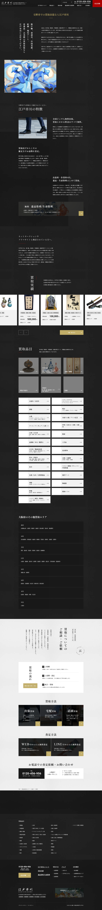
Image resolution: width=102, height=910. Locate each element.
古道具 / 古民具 (23, 843)
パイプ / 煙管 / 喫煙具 (78, 825)
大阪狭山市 (23, 528)
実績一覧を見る (71, 332)
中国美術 (22, 828)
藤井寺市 (36, 583)
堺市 (22, 550)
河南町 (50, 539)
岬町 (30, 594)
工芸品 (34, 847)
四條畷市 (42, 550)
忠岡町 (34, 561)
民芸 (52, 831)
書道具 (21, 837)
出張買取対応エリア (78, 873)
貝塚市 (46, 539)
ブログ (64, 867)
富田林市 (58, 561)
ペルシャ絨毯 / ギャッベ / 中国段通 (59, 834)
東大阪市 (42, 583)
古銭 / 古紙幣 (54, 828)
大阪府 (32, 789)
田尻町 (39, 561)
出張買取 (56, 870)
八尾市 (22, 605)
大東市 (22, 561)
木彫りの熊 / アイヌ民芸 (38, 828)
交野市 (54, 539)
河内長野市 (23, 539)
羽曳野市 (27, 583)
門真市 (42, 539)
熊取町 (38, 539)
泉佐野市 (51, 528)
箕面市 (26, 594)
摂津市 (33, 550)
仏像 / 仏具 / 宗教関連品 (56, 837)
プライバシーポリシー (23, 905)
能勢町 (27, 572)
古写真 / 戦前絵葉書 (37, 850)
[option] (29, 310)
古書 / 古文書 (35, 837)
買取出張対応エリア (25, 789)
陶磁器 (52, 847)
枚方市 (31, 583)
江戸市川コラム (66, 873)
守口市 (33, 594)
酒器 (21, 850)
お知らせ (65, 870)
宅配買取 (56, 873)
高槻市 (43, 561)
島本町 (25, 550)
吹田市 (29, 550)
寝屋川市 (23, 572)
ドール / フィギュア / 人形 (38, 831)
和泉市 (32, 528)
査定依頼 (23, 875)
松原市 (22, 594)
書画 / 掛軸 (22, 831)
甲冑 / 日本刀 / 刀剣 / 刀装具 (39, 834)
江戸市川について (43, 867)
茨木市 (46, 528)
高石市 (47, 561)
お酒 (33, 825)
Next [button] (26, 332)
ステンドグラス (23, 847)
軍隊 (52, 843)
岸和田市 (29, 539)
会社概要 (76, 870)
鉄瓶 (52, 850)
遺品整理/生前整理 (44, 875)
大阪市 (28, 528)
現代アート (53, 840)
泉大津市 (42, 528)
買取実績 (41, 871)
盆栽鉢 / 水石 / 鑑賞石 (37, 843)
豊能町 (26, 561)
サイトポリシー (31, 905)
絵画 (21, 840)
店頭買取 (56, 876)
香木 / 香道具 (54, 825)
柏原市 (34, 539)
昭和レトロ (53, 853)
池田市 (37, 528)
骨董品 (21, 825)
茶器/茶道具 (22, 834)
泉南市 (38, 550)
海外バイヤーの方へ (78, 876)
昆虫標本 (34, 853)
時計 (21, 853)
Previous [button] (21, 332)
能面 (33, 840)
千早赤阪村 (52, 561)
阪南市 (22, 583)
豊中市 (30, 561)
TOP (19, 789)
